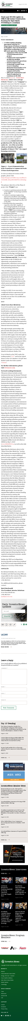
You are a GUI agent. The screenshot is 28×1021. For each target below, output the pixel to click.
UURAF (4, 362)
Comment (4, 668)
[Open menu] (2, 10)
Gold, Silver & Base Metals (7, 980)
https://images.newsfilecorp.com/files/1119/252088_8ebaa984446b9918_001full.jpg (14, 180)
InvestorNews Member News (13, 786)
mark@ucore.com (6, 596)
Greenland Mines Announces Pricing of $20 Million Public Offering (13, 802)
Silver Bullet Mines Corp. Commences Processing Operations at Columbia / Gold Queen (13, 823)
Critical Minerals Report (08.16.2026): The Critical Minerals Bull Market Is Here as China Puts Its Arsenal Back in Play (12, 739)
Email (3, 693)
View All (4, 757)
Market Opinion (4, 982)
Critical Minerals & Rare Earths (9, 25)
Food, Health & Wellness (7, 978)
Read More (5, 647)
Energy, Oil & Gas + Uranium (7, 975)
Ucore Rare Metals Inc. (8, 638)
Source (12, 78)
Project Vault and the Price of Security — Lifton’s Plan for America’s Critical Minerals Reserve (13, 749)
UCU (12, 356)
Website (3, 700)
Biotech (3, 971)
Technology (4, 984)
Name (3, 686)
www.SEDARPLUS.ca (8, 444)
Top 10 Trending (8, 723)
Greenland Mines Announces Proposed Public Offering (14, 831)
